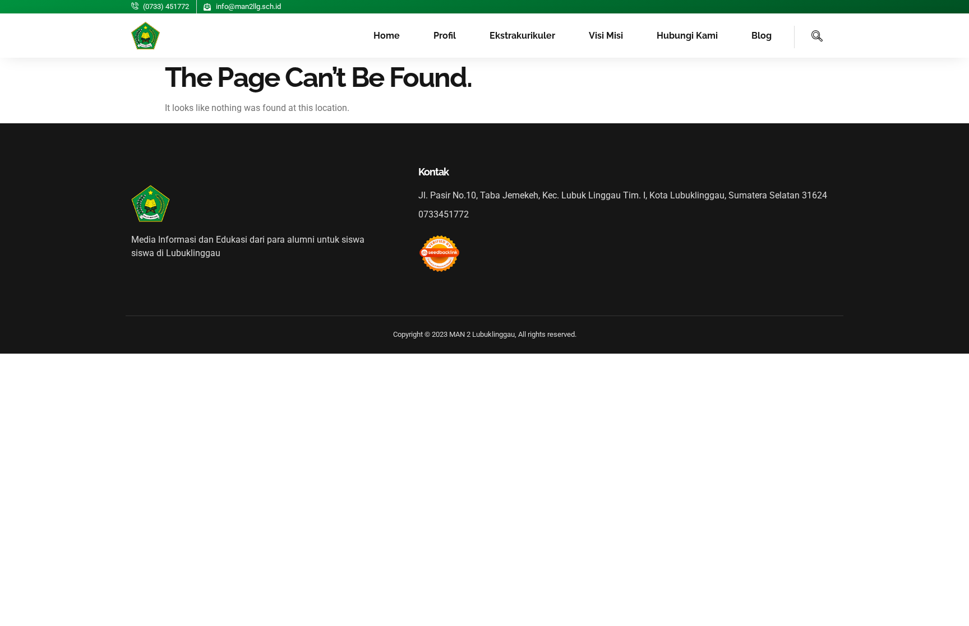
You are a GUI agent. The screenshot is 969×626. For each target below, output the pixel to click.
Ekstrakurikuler (522, 35)
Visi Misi (606, 35)
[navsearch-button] (809, 37)
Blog (761, 35)
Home (386, 35)
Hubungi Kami (687, 35)
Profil (444, 35)
